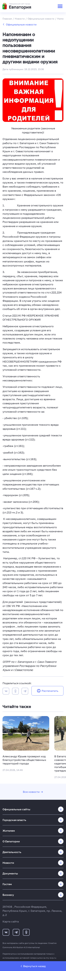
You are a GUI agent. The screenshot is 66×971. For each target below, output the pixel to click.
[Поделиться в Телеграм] (24, 692)
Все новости (31, 791)
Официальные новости (21, 24)
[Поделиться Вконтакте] (6, 692)
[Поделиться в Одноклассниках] (15, 692)
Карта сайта (11, 921)
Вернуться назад (34, 966)
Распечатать (50, 690)
